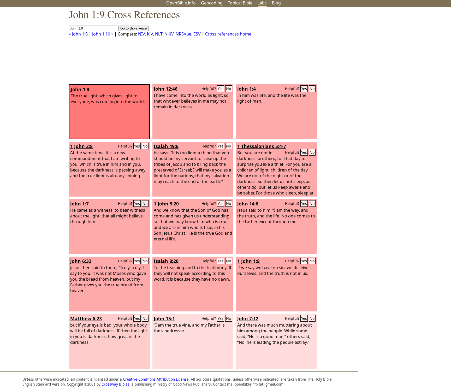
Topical (240, 3)
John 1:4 (246, 89)
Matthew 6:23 (86, 318)
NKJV (169, 34)
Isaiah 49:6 (166, 146)
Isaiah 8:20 (166, 261)
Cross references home (228, 34)
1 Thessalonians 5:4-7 (261, 146)
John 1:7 (79, 203)
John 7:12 (247, 318)
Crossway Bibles (115, 384)
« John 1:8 (78, 34)
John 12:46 (165, 89)
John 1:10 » (102, 34)
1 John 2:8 (81, 146)
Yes (220, 88)
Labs (262, 3)
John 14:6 (247, 203)
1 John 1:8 (248, 261)
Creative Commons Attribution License (156, 379)
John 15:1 (164, 318)
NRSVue (183, 34)
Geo (212, 3)
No (228, 88)
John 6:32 (80, 261)
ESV (197, 34)
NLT (158, 34)
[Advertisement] (398, 47)
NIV (141, 34)
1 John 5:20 (166, 203)
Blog (276, 3)
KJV (150, 34)
